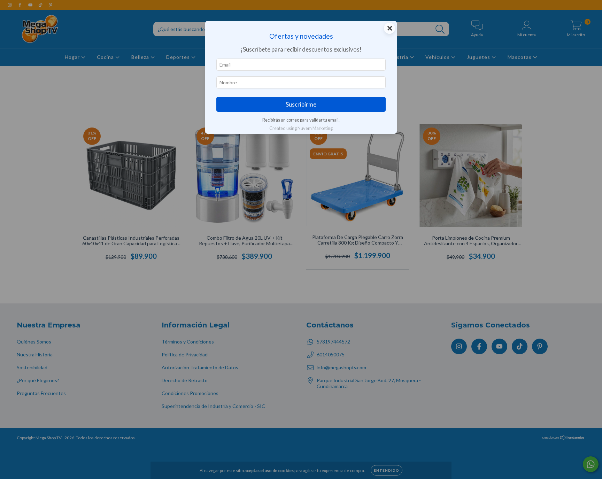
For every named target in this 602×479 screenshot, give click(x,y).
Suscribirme (301, 104)
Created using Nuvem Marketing (301, 128)
